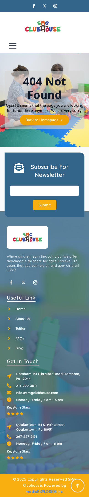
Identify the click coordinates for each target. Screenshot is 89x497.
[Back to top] (77, 485)
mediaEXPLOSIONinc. (45, 491)
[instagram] (55, 6)
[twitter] (44, 6)
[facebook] (33, 6)
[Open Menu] (12, 45)
